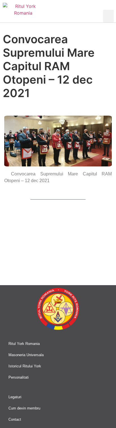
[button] (108, 16)
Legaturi (14, 397)
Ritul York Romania (24, 344)
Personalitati (18, 377)
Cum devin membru (24, 408)
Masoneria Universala (26, 355)
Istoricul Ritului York (24, 366)
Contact (14, 419)
